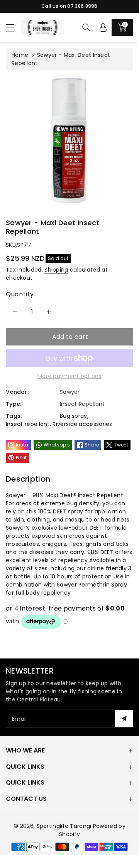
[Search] (86, 27)
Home (20, 55)
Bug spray (73, 416)
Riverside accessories (82, 424)
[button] (13, 27)
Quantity (20, 294)
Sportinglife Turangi (65, 826)
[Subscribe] (124, 718)
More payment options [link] (69, 376)
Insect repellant (28, 424)
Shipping (56, 270)
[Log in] (103, 27)
